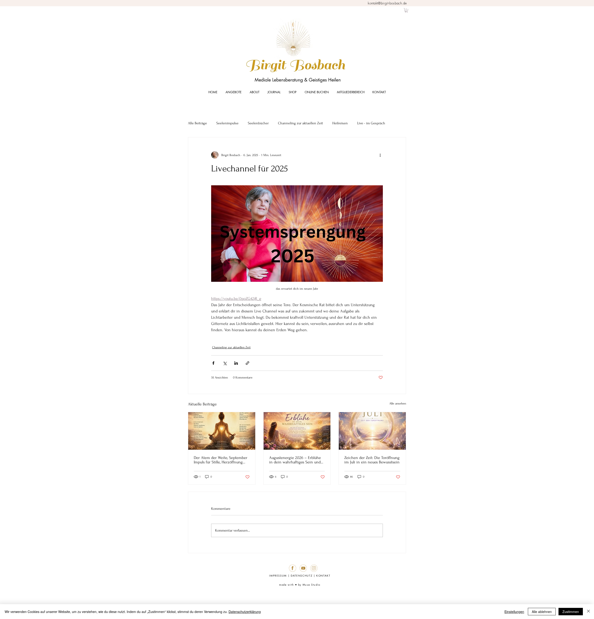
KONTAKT (323, 575)
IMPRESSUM (278, 575)
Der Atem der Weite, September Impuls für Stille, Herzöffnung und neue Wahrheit (220, 459)
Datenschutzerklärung (245, 611)
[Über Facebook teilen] (213, 363)
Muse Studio (311, 584)
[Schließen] (588, 611)
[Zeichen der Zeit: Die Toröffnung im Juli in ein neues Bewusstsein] (372, 431)
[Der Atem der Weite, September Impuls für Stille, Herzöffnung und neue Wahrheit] (221, 431)
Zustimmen (570, 611)
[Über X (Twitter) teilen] (225, 363)
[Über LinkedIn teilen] (236, 363)
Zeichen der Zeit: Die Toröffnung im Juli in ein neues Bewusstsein (372, 459)
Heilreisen (340, 123)
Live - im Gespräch (371, 123)
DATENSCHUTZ (301, 575)
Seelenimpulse (227, 123)
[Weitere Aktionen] (380, 155)
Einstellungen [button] (514, 611)
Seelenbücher (258, 123)
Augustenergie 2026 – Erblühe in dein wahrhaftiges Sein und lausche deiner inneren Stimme (296, 459)
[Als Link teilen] (247, 363)
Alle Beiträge (197, 123)
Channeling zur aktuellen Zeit (300, 123)
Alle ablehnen (542, 611)
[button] (406, 10)
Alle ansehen (397, 403)
